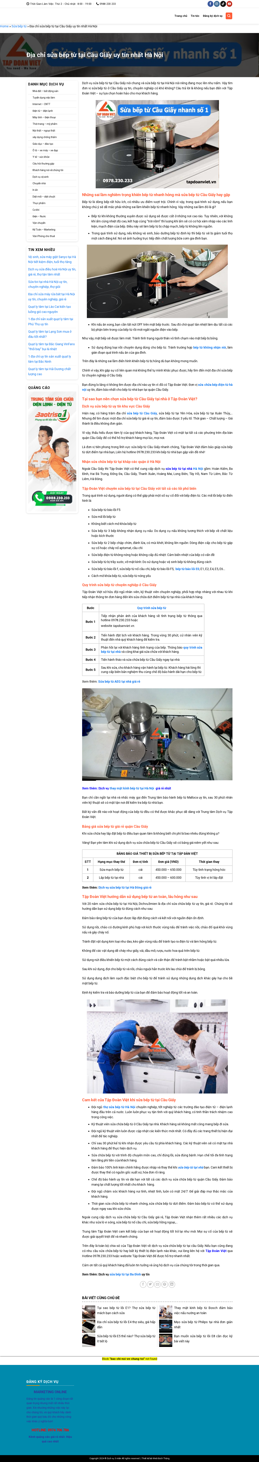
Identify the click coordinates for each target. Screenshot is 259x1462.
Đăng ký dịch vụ (212, 15)
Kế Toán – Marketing (44, 229)
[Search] (229, 16)
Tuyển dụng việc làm (44, 97)
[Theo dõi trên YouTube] (229, 4)
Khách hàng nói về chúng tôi (48, 170)
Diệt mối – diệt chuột (44, 196)
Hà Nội (184, 469)
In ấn (35, 190)
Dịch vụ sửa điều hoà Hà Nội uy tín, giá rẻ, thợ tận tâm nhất (52, 272)
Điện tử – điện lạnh (43, 110)
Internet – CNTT (41, 104)
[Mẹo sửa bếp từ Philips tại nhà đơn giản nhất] (165, 1326)
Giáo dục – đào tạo (43, 143)
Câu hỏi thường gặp (43, 163)
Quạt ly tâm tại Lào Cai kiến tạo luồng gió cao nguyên (49, 309)
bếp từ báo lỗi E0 (187, 569)
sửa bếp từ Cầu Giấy (142, 413)
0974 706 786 (58, 1430)
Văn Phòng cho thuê (44, 236)
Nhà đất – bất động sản (45, 91)
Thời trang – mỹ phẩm (45, 124)
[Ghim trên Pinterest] (164, 1284)
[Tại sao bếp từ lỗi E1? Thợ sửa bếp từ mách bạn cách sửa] (88, 1312)
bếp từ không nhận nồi (209, 347)
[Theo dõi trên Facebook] (210, 4)
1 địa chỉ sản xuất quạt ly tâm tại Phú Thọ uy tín (50, 321)
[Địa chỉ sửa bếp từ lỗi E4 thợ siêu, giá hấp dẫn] (88, 1326)
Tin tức (195, 15)
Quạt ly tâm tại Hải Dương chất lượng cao (49, 371)
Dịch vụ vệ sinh (41, 176)
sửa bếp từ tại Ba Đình (125, 1274)
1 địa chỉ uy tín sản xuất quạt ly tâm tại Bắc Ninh (49, 359)
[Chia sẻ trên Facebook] (143, 1284)
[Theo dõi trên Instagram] (217, 4)
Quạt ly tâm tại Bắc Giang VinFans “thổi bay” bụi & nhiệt (51, 346)
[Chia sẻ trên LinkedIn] (172, 1284)
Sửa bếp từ (19, 26)
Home (4, 26)
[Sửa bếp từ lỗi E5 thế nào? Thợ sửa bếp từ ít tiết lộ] (88, 1340)
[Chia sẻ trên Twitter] (150, 1284)
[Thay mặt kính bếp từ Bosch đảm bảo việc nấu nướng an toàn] (165, 1312)
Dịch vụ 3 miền (39, 16)
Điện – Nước (39, 216)
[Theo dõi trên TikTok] (223, 4)
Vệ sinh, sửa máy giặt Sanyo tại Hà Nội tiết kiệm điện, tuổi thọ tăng (52, 259)
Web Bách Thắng (161, 1458)
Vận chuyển (39, 223)
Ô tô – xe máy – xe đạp (45, 150)
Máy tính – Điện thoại (44, 117)
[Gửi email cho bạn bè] (157, 1284)
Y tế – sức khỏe (41, 157)
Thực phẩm (39, 203)
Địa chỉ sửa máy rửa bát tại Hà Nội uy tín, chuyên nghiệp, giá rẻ (51, 296)
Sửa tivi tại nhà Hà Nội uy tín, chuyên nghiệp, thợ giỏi (47, 284)
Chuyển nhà (39, 183)
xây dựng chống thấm (45, 137)
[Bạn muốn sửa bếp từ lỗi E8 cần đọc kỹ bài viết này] (165, 1340)
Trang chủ (180, 15)
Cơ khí (36, 209)
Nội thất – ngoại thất (44, 130)
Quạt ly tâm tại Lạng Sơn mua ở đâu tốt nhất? (49, 334)
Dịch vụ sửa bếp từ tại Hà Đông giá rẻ (125, 887)
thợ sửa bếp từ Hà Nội (119, 1107)
